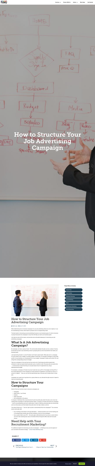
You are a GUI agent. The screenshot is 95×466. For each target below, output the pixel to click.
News (67, 302)
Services (58, 3)
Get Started (91, 3)
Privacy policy (68, 463)
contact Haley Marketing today (36, 429)
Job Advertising (69, 299)
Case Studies (69, 293)
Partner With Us (67, 3)
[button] (16, 440)
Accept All (82, 463)
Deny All (75, 463)
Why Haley (83, 3)
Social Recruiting (70, 309)
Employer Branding (70, 296)
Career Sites (68, 289)
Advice (76, 3)
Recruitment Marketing (71, 306)
